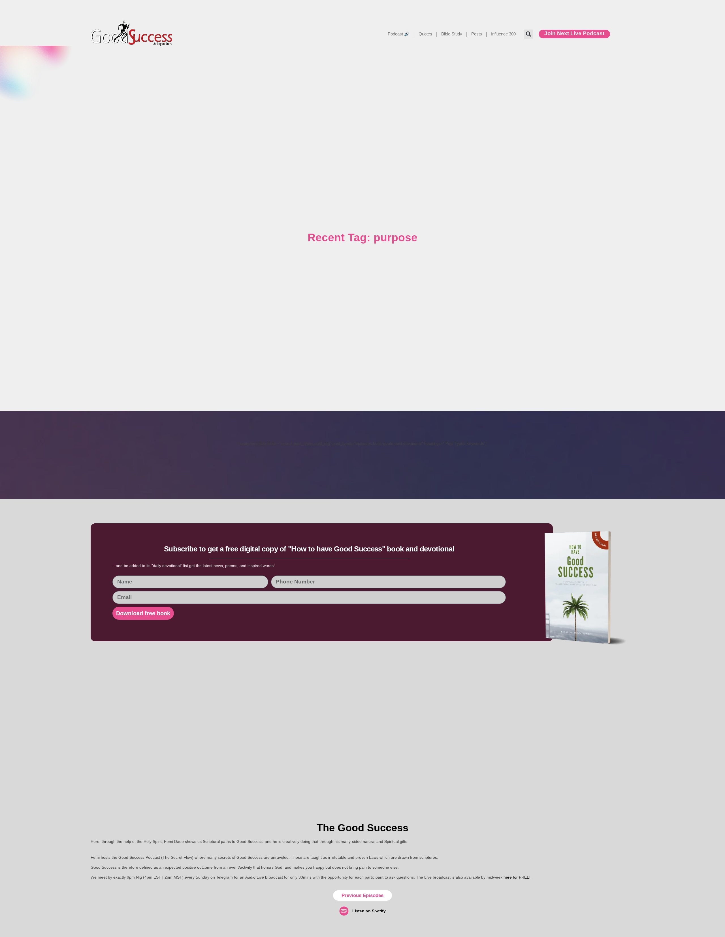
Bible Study (451, 33)
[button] (528, 34)
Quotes (425, 33)
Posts (476, 33)
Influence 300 (503, 33)
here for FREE (516, 877)
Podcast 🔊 (399, 33)
